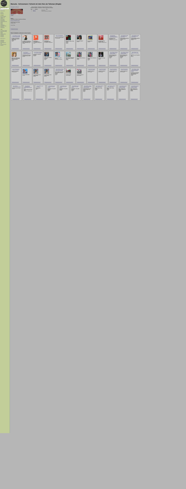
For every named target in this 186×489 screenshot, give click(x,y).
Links (1, 43)
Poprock (1, 24)
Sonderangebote (2, 27)
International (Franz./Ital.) (3, 21)
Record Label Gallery (3, 42)
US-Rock (1, 23)
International (2, 36)
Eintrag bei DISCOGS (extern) (15, 20)
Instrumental (2, 35)
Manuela (34, 10)
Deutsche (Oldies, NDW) (3, 31)
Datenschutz (2, 13)
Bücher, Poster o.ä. (2, 38)
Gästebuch (1, 12)
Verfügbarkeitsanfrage (15, 48)
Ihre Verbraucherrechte (3, 44)
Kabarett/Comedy (2, 17)
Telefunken (12, 14)
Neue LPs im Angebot (3, 16)
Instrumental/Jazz (2, 20)
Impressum (1, 45)
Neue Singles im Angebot (3, 30)
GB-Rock (1, 22)
